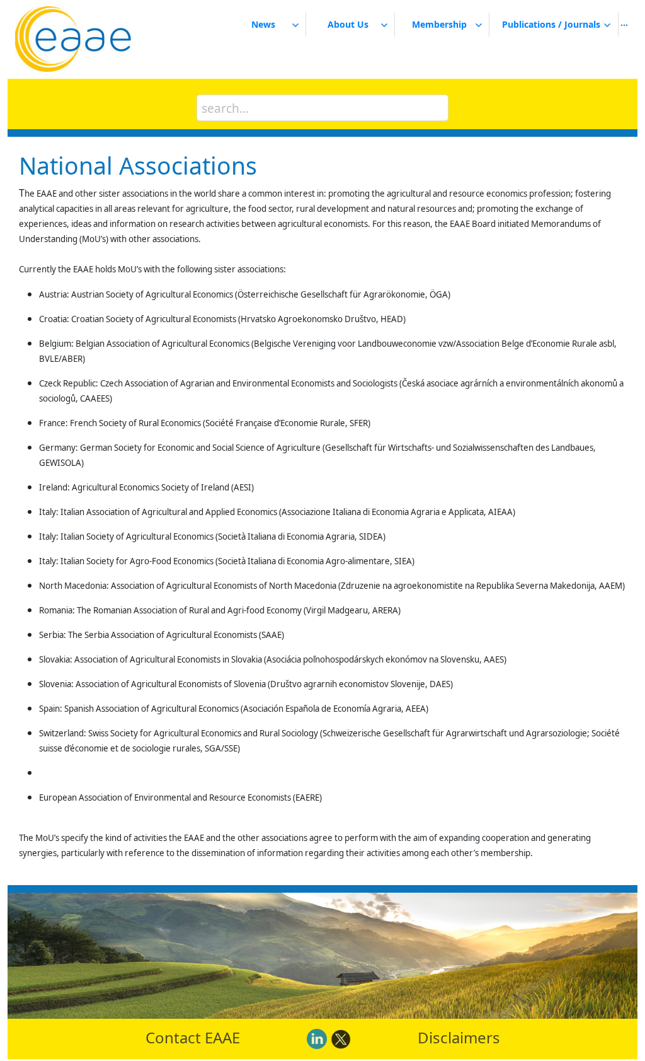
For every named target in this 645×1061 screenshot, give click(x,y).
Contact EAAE (193, 1037)
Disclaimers (459, 1037)
